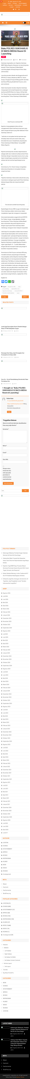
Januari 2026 (6, 615)
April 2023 (5, 719)
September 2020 (7, 817)
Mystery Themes (20, 1077)
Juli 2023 (5, 709)
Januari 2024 (6, 690)
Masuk (4, 884)
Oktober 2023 (6, 700)
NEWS (9, 3)
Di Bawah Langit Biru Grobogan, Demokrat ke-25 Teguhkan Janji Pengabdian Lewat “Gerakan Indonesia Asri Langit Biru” (15, 581)
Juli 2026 (5, 596)
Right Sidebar (8, 954)
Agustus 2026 (6, 593)
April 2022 (5, 757)
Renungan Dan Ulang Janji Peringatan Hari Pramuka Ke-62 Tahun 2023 (12, 354)
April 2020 (5, 829)
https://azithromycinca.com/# (15, 403)
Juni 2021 (5, 788)
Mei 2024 (5, 678)
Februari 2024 (6, 687)
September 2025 (7, 627)
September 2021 (7, 779)
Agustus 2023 (6, 706)
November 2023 (7, 697)
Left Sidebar (8, 950)
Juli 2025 (5, 634)
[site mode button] (24, 23)
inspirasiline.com (15, 288)
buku (19, 286)
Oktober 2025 (6, 624)
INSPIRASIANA (18, 5)
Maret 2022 (6, 760)
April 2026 (5, 605)
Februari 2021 (6, 801)
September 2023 (7, 703)
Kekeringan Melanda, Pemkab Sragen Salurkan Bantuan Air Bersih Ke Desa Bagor (15, 554)
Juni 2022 (5, 750)
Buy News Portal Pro (8, 972)
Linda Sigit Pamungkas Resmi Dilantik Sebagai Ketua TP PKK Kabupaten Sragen (13, 327)
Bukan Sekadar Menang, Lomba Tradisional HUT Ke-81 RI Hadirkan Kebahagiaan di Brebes (15, 574)
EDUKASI (15, 3)
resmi (18, 293)
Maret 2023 (6, 722)
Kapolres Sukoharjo (7, 291)
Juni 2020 (5, 826)
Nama (5, 445)
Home (4, 3)
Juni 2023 (5, 713)
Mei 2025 (5, 640)
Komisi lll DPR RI (18, 291)
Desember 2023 (7, 694)
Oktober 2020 (6, 814)
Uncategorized (7, 874)
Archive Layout (8, 963)
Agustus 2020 (6, 820)
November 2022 (7, 735)
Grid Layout (8, 966)
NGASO (12, 7)
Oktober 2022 (6, 738)
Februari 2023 (6, 725)
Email (5, 452)
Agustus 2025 (6, 631)
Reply (9, 412)
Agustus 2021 (6, 782)
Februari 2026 (6, 612)
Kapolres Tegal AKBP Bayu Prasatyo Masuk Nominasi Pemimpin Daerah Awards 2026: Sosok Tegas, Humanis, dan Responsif (16, 568)
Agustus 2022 (6, 744)
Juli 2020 (5, 823)
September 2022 (7, 741)
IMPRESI (5, 5)
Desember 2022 (7, 732)
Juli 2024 (5, 672)
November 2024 (7, 659)
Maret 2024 (6, 684)
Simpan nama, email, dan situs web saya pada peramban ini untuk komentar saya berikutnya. (7, 474)
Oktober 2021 (6, 776)
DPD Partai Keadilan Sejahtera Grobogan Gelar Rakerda (26, 297)
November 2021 (7, 773)
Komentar (6, 429)
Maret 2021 (6, 798)
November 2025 (7, 621)
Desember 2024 (7, 656)
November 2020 (7, 810)
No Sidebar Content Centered (12, 960)
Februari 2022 (6, 763)
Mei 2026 (5, 602)
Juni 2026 (5, 599)
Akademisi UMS (12, 286)
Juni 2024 (5, 675)
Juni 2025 (5, 637)
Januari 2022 (6, 766)
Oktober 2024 (6, 662)
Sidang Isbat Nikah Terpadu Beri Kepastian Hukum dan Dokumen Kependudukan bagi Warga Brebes (16, 560)
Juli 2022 (5, 747)
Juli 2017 (5, 832)
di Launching (5, 288)
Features (5, 944)
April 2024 (5, 681)
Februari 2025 (6, 650)
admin (16, 59)
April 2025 (5, 643)
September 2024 (7, 665)
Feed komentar (7, 890)
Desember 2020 (7, 807)
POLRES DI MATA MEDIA (8, 293)
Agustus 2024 (6, 668)
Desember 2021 (7, 769)
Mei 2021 (5, 791)
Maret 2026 (6, 608)
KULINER (25, 5)
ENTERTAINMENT (23, 3)
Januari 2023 (6, 728)
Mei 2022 (5, 754)
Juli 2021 (5, 785)
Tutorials (5, 969)
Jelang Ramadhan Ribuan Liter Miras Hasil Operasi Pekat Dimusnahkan (6, 297)
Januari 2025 (6, 653)
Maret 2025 (6, 646)
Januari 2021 (6, 804)
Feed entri (5, 887)
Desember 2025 (7, 618)
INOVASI (11, 5)
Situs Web (5, 459)
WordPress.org (7, 893)
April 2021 (5, 795)
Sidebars (6, 947)
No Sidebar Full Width (10, 957)
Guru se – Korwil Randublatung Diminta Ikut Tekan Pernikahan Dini (14, 380)
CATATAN (18, 7)
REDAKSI (5, 871)
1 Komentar (23, 59)
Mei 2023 (5, 716)
